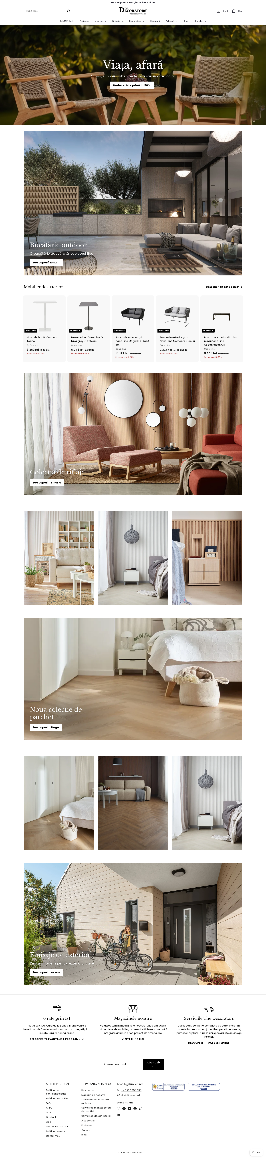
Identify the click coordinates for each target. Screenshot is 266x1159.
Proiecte (84, 21)
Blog (186, 21)
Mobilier (99, 21)
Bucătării (155, 21)
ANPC (49, 1107)
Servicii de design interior (96, 1115)
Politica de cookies (57, 1098)
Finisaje (116, 21)
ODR (48, 1112)
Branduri (199, 21)
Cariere (85, 1130)
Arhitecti (170, 21)
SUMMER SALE (67, 21)
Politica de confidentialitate (56, 1092)
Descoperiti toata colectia (224, 287)
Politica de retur (55, 1131)
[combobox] (48, 11)
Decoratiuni (135, 21)
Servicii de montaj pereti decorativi (96, 1109)
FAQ (48, 1103)
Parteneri (87, 1125)
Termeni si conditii (57, 1126)
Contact (51, 1117)
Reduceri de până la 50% (132, 85)
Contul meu (53, 1135)
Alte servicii (88, 1120)
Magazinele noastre (93, 1095)
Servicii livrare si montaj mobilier (95, 1101)
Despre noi (87, 1090)
